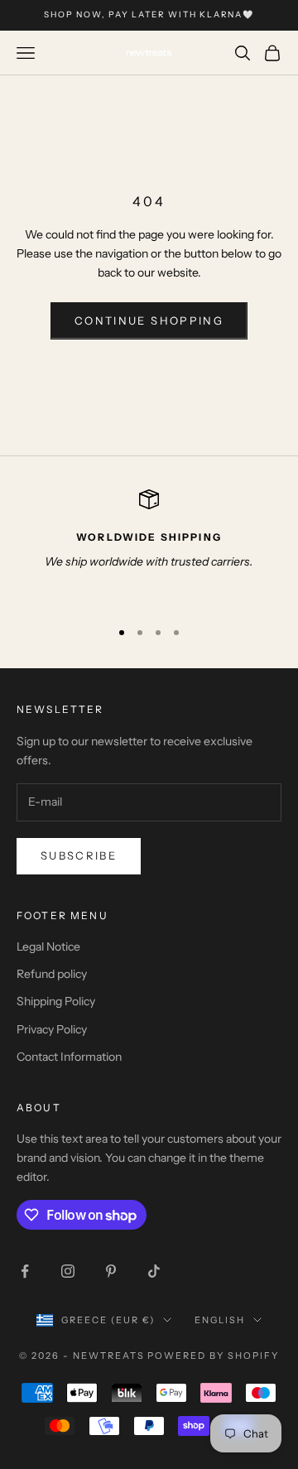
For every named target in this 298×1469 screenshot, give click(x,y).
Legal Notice (48, 946)
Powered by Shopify (213, 1355)
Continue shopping (148, 320)
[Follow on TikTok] (154, 1271)
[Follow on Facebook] (25, 1271)
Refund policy (52, 973)
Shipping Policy (56, 1001)
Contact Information (69, 1056)
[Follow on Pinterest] (111, 1271)
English (220, 1320)
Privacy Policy (52, 1029)
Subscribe (79, 855)
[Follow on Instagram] (68, 1271)
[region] (149, 546)
